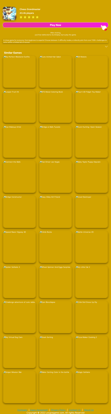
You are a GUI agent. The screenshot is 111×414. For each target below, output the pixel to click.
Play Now (55, 25)
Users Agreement (39, 410)
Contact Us (74, 410)
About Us (89, 410)
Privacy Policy (58, 410)
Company (22, 410)
